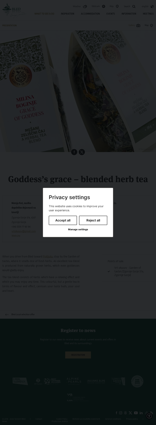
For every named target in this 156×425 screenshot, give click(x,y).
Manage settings (78, 229)
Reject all (93, 220)
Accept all (62, 220)
